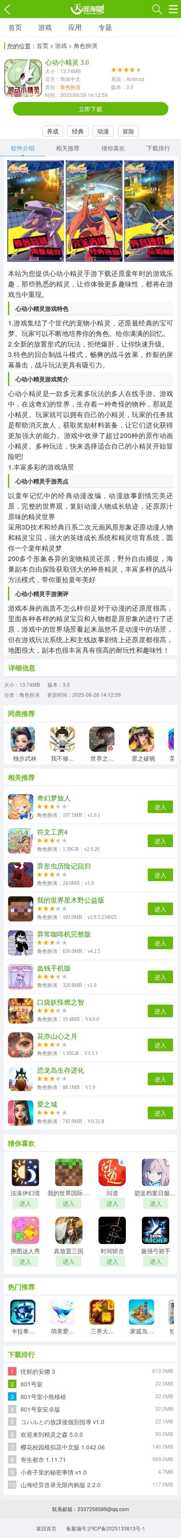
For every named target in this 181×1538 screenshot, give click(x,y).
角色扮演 (70, 86)
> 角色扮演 (83, 45)
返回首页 (46, 1528)
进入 (160, 807)
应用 (75, 27)
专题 (105, 27)
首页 (15, 27)
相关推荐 (68, 148)
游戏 (45, 27)
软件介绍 (23, 148)
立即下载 (90, 109)
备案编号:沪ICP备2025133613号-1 (105, 1528)
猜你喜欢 (113, 148)
